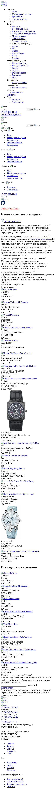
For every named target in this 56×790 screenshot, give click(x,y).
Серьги (15, 70)
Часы (14, 12)
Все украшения (19, 63)
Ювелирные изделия (21, 14)
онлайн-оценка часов (40, 239)
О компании (17, 102)
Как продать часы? (15, 782)
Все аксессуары (19, 87)
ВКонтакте (12, 770)
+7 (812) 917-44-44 (9, 712)
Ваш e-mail (32, 685)
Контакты (16, 100)
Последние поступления (23, 31)
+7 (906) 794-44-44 (9, 717)
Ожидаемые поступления (24, 34)
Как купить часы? (15, 779)
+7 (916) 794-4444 (9, 722)
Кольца (15, 68)
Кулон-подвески (19, 73)
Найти (30, 109)
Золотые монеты (19, 19)
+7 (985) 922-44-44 (9, 707)
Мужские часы (19, 36)
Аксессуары (12, 145)
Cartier (15, 46)
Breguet (15, 58)
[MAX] (2, 120)
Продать (10, 748)
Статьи (10, 765)
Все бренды (12, 763)
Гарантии (11, 786)
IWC (14, 48)
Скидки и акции (19, 41)
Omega (15, 51)
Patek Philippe (18, 53)
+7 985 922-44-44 (9, 112)
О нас (9, 753)
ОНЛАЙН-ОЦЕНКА (11, 114)
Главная (10, 744)
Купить (10, 746)
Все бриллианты (19, 82)
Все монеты (17, 92)
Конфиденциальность (17, 784)
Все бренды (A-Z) (20, 29)
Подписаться (7, 688)
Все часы (16, 26)
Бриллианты (18, 16)
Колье (14, 78)
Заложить (11, 95)
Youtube (10, 767)
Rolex (14, 56)
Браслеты (16, 75)
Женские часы (18, 38)
